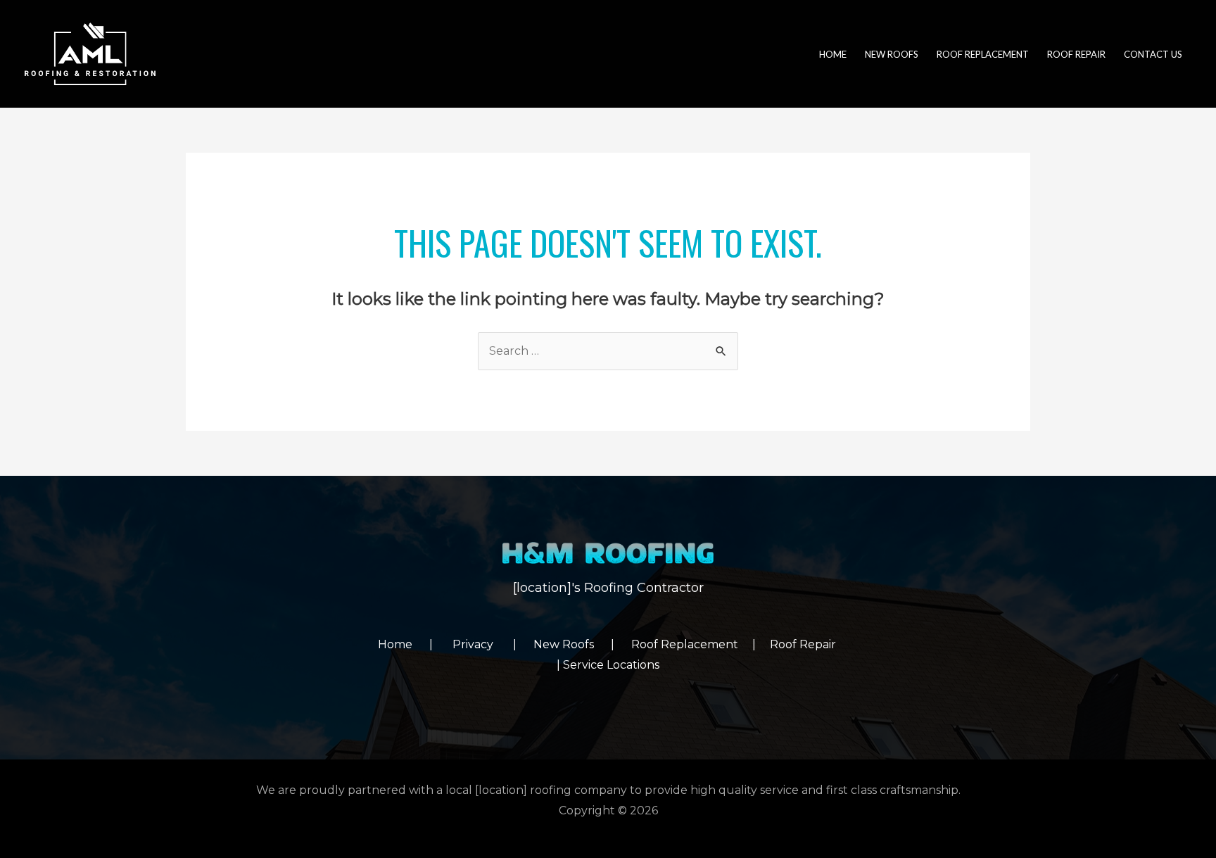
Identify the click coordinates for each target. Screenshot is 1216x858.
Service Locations (611, 664)
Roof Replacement (684, 644)
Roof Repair (804, 644)
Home (403, 644)
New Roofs (572, 644)
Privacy (482, 644)
